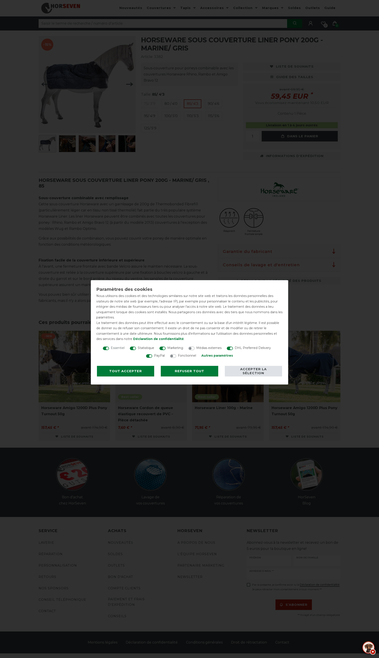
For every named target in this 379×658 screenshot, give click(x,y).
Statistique (146, 348)
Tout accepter (125, 371)
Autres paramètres (217, 356)
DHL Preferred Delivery (253, 348)
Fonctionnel (187, 356)
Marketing (175, 348)
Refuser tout (189, 371)
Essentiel (118, 348)
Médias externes (209, 348)
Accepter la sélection (253, 371)
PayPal (159, 356)
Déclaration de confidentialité (158, 339)
